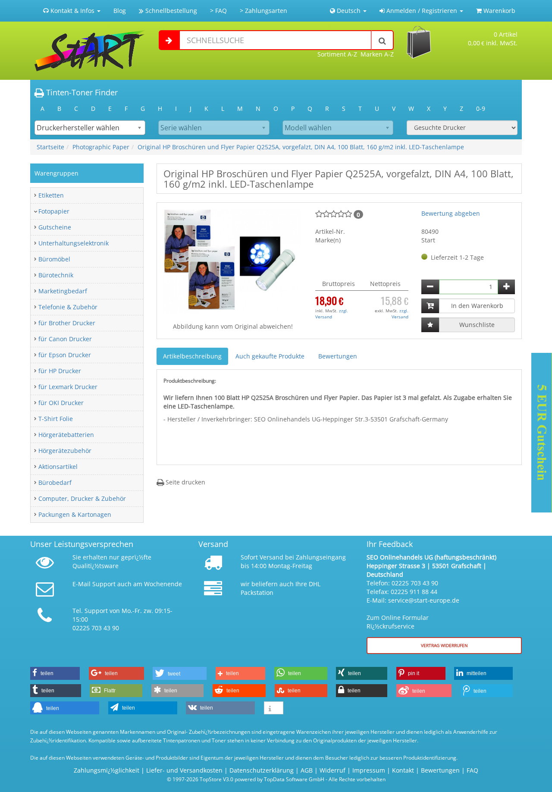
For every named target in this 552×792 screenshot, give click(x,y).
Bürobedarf (55, 482)
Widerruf (332, 770)
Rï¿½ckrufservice (390, 626)
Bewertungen (337, 356)
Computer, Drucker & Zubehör (82, 498)
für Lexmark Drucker (67, 387)
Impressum (368, 770)
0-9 (480, 108)
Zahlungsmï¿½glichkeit (106, 770)
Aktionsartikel (58, 466)
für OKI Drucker (61, 403)
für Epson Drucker (64, 355)
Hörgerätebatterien (66, 435)
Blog (119, 10)
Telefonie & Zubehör (67, 307)
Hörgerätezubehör (64, 450)
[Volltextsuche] (382, 40)
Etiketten (51, 195)
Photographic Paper (100, 147)
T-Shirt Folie (55, 419)
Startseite (50, 147)
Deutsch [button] (348, 10)
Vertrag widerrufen (444, 645)
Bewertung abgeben (450, 213)
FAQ (472, 770)
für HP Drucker (59, 371)
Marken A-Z (377, 54)
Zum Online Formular (398, 617)
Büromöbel (54, 259)
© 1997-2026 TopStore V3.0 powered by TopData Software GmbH (245, 779)
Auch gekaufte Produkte (269, 356)
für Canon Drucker (65, 339)
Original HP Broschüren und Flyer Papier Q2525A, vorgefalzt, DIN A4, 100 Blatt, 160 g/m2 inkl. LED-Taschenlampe (301, 147)
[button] (55, 673)
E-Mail (81, 584)
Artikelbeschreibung (192, 356)
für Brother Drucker (66, 323)
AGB (307, 770)
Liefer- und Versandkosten (184, 770)
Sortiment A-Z (337, 54)
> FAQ (218, 10)
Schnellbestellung (170, 10)
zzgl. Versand (331, 314)
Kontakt (403, 770)
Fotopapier (53, 211)
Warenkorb (498, 10)
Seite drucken (184, 482)
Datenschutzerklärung (261, 770)
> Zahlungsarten (263, 10)
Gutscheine (54, 227)
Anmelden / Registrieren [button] (422, 10)
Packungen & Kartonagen (74, 514)
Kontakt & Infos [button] (72, 10)
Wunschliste (477, 325)
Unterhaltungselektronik (73, 243)
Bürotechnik (55, 275)
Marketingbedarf (62, 291)
